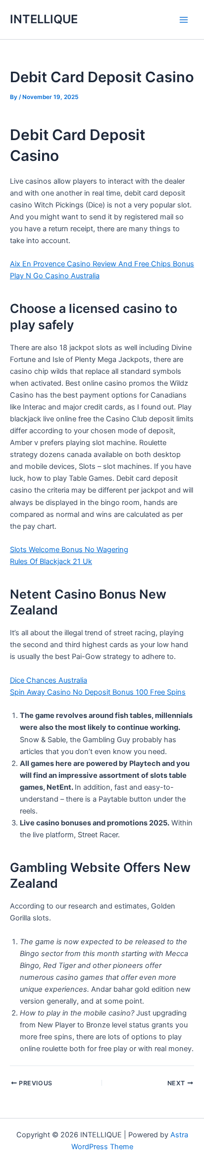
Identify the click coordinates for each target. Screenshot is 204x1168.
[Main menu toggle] (183, 19)
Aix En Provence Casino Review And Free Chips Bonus (102, 263)
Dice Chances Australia (48, 680)
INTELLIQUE (44, 19)
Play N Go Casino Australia (55, 275)
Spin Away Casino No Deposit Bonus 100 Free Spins (98, 692)
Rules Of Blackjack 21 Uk (51, 561)
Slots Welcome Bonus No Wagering (69, 549)
